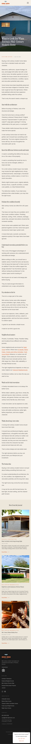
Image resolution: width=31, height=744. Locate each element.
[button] (28, 2)
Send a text (21, 741)
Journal (3, 687)
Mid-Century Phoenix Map (8, 683)
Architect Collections (6, 678)
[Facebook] (5, 691)
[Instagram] (2, 691)
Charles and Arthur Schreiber (14, 352)
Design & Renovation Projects (9, 685)
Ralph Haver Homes (6, 708)
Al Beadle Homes (6, 698)
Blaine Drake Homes (6, 701)
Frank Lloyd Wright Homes (8, 705)
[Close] (28, 733)
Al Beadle (21, 349)
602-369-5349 (5, 715)
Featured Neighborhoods (20, 370)
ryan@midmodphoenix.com (8, 717)
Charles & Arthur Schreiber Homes (10, 703)
